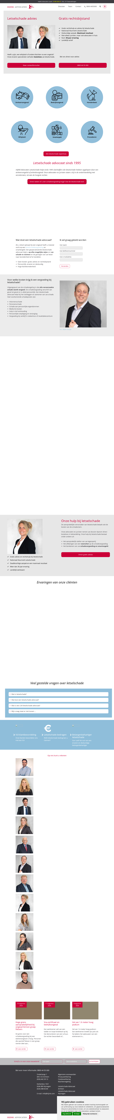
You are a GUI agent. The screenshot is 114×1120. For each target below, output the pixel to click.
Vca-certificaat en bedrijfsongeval (51, 1023)
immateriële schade (75, 387)
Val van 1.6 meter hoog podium (82, 1023)
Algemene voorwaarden (67, 1074)
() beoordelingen (57, 1)
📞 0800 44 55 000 (61, 462)
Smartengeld (73, 386)
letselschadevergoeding (34, 247)
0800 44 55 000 (43, 1070)
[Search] (100, 6)
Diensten (61, 6)
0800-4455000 (91, 6)
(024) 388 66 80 (42, 1089)
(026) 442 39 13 (42, 1079)
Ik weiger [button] (77, 1113)
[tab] (58, 694)
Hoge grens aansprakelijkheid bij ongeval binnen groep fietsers (26, 1025)
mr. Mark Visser (65, 329)
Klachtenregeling (64, 1081)
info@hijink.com (48, 1093)
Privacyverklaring (64, 1077)
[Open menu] (105, 6)
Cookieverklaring (64, 1079)
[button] (31, 65)
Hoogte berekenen (76, 402)
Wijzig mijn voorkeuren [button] (90, 1113)
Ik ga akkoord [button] (67, 1113)
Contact (78, 6)
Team (70, 6)
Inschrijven (95, 1061)
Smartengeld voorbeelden (78, 398)
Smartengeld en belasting (78, 405)
